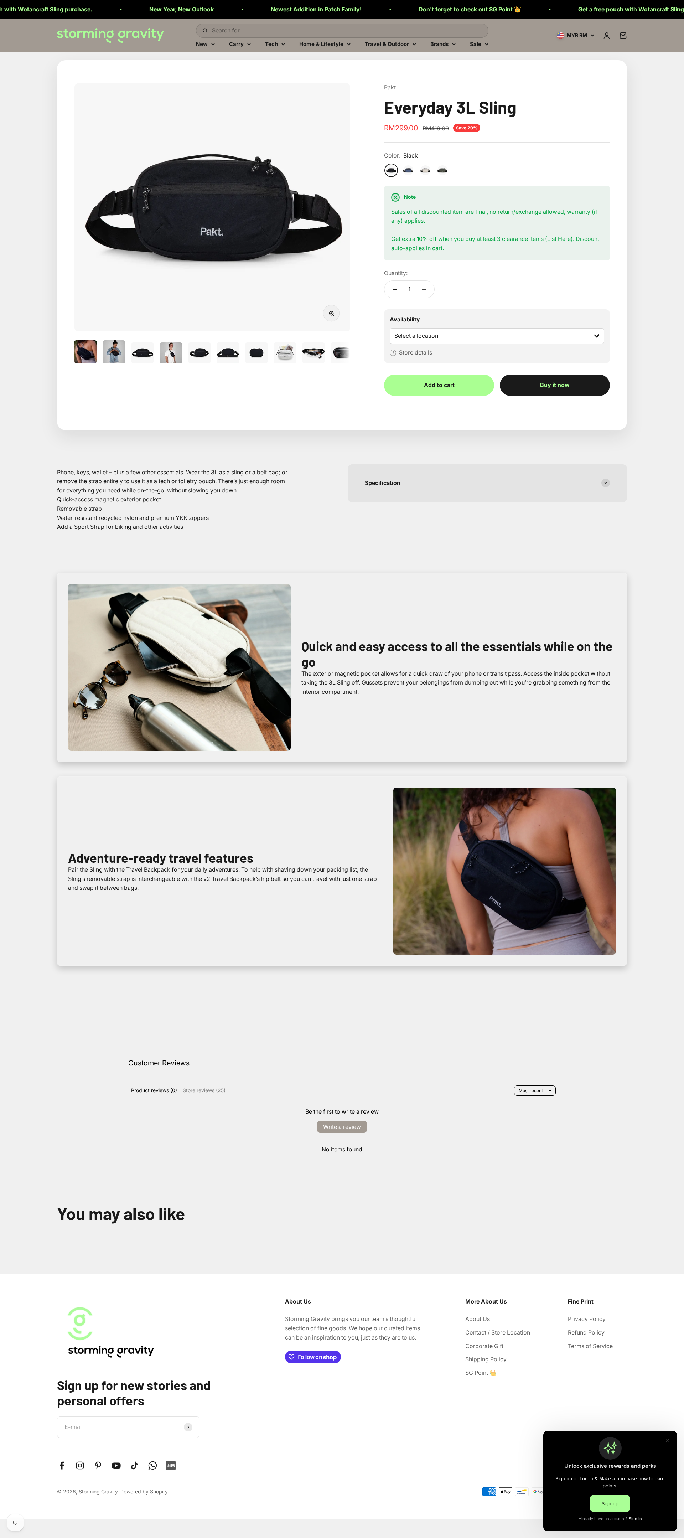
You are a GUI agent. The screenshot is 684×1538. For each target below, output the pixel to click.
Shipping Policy (486, 1359)
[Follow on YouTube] (116, 1465)
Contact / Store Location (497, 1332)
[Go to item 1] (85, 352)
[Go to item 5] (199, 353)
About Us (477, 1318)
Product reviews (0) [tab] (154, 1090)
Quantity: (396, 273)
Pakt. (390, 87)
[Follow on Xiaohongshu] (171, 1465)
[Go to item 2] (114, 352)
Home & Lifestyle (321, 43)
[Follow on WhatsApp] (152, 1465)
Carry (236, 43)
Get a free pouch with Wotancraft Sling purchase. (545, 9)
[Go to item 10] (342, 353)
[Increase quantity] (424, 289)
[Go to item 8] (285, 353)
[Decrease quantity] (394, 289)
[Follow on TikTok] (134, 1465)
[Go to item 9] (313, 353)
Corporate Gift (484, 1345)
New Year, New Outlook (82, 9)
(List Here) (559, 238)
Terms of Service (590, 1345)
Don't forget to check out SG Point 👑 (370, 9)
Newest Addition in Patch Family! (216, 9)
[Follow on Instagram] (80, 1465)
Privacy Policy (587, 1318)
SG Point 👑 (481, 1372)
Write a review (342, 1126)
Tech (271, 43)
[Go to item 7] (256, 353)
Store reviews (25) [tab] (204, 1090)
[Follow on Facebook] (62, 1465)
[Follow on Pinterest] (98, 1465)
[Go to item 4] (171, 353)
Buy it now (555, 384)
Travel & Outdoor (387, 43)
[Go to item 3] (142, 353)
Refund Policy (586, 1332)
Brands (439, 43)
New (202, 43)
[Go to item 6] (228, 353)
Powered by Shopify (144, 1491)
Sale (475, 43)
